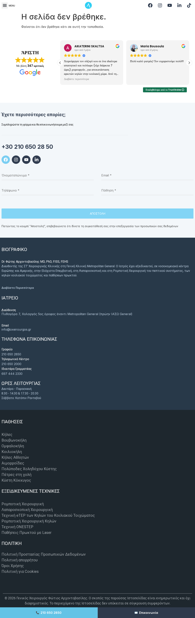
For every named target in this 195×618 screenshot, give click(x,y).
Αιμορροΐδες (13, 463)
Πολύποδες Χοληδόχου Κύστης (29, 469)
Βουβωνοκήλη (14, 440)
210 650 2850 (11, 354)
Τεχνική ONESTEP (17, 527)
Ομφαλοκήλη (13, 446)
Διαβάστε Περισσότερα (18, 287)
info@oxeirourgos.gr (16, 329)
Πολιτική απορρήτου (20, 560)
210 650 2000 (11, 364)
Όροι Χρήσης (13, 565)
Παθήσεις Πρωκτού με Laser (27, 532)
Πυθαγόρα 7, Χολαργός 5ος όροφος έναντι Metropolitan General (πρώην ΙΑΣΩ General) (67, 314)
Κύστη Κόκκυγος (16, 480)
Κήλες (7, 434)
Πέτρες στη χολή (16, 474)
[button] (5, 5)
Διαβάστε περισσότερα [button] (76, 79)
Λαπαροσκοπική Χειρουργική (27, 509)
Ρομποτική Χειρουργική (23, 504)
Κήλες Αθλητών (15, 457)
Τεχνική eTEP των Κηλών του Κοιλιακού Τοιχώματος (48, 515)
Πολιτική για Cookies (20, 571)
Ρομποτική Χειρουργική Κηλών (29, 521)
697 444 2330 (12, 374)
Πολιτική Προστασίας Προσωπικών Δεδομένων (44, 554)
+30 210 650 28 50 (27, 146)
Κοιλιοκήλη (12, 451)
